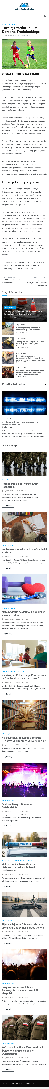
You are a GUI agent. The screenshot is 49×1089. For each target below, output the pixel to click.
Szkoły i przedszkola (9, 24)
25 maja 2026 (22, 362)
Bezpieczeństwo (7, 860)
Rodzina (10, 545)
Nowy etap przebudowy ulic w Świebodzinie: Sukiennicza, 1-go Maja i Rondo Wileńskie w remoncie (30, 358)
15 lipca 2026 (7, 427)
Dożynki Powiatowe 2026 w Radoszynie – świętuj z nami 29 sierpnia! (20, 990)
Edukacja (5, 671)
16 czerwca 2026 (23, 333)
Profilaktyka (28, 860)
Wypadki (9, 920)
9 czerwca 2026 (23, 347)
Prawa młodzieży (18, 860)
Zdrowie (13, 608)
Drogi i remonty (10, 307)
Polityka (4, 545)
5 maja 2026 (22, 376)
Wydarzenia (11, 480)
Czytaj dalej (8, 505)
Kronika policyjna (7, 418)
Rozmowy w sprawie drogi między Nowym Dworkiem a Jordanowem (37, 283)
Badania (4, 608)
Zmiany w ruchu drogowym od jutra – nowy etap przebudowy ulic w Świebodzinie (31, 344)
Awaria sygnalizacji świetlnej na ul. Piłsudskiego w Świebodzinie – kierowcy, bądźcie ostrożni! (30, 372)
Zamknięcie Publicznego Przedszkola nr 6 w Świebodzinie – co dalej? (24, 677)
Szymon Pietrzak (24, 35)
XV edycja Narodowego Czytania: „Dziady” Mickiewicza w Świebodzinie (24, 739)
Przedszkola (12, 671)
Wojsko (4, 480)
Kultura (4, 734)
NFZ (9, 608)
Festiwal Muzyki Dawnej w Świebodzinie (17, 806)
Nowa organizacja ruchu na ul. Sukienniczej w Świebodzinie (28, 329)
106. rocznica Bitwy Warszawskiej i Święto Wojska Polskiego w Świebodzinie (22, 1050)
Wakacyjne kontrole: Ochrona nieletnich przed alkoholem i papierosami (19, 867)
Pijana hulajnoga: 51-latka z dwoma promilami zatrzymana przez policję (23, 926)
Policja (4, 920)
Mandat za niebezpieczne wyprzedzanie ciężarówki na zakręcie (20, 423)
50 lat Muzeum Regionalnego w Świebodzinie (12, 281)
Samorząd (20, 671)
